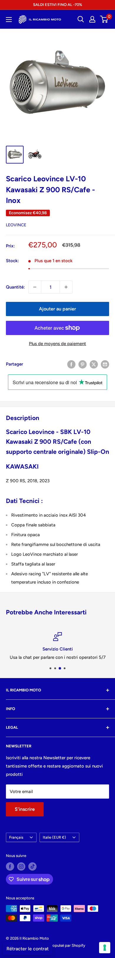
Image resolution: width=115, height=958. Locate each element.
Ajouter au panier (57, 309)
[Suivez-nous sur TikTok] (32, 866)
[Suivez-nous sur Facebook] (10, 866)
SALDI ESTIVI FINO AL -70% (57, 4)
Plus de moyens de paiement (57, 343)
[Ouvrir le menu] (9, 19)
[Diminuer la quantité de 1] (35, 287)
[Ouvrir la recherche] (81, 19)
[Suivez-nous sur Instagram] (21, 866)
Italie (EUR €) (54, 837)
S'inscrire (25, 809)
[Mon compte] (92, 19)
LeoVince (16, 225)
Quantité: (15, 287)
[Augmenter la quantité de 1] (66, 287)
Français (16, 837)
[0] (104, 19)
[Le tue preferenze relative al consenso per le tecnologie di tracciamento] (104, 947)
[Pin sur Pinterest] (82, 364)
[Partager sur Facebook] (71, 364)
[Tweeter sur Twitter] (94, 364)
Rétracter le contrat (27, 948)
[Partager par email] (105, 364)
